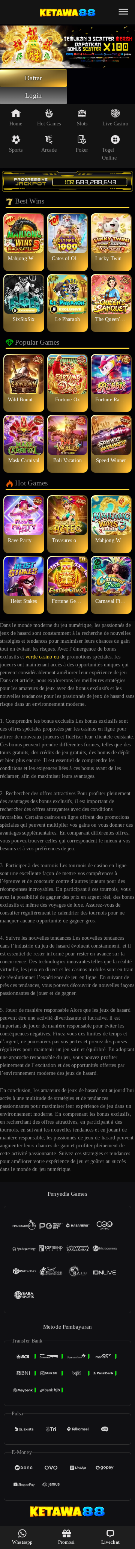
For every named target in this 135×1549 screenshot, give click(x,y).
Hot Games (49, 124)
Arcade (49, 150)
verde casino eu (42, 657)
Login (33, 95)
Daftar (33, 78)
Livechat (110, 1542)
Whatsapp (22, 1542)
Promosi (66, 1542)
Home (15, 124)
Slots (82, 124)
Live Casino (115, 124)
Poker (82, 150)
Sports (16, 150)
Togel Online (109, 154)
